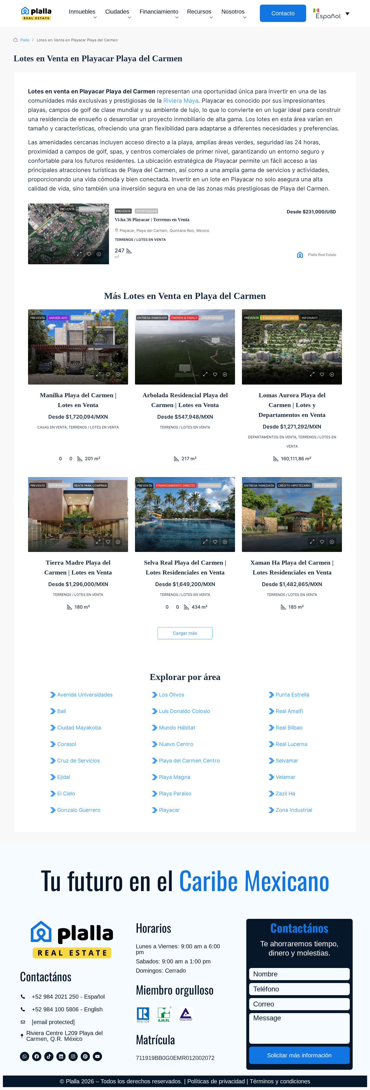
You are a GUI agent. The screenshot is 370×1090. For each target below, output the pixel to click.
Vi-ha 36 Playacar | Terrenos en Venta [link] (152, 219)
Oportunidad (146, 211)
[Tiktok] (48, 1056)
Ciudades (117, 11)
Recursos (199, 11)
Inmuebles (82, 11)
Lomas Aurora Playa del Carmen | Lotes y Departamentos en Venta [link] (291, 404)
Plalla (24, 40)
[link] (68, 234)
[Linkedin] (61, 1056)
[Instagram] (73, 1056)
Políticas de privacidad (216, 1081)
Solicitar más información (299, 1055)
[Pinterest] (85, 1056)
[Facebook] (36, 1056)
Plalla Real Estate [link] (322, 254)
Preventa (123, 211)
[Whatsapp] (24, 1056)
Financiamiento (159, 11)
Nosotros (233, 11)
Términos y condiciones (280, 1081)
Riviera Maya (180, 100)
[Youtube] (97, 1056)
